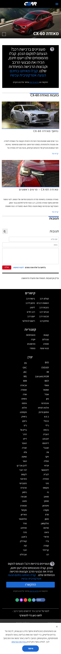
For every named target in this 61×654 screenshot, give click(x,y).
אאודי (46, 385)
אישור (30, 648)
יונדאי (46, 465)
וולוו (25, 452)
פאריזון (24, 514)
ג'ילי (47, 425)
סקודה (46, 510)
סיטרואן (45, 505)
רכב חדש (31, 311)
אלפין (24, 407)
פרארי (46, 536)
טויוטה (24, 456)
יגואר (25, 461)
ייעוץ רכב (31, 316)
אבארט (23, 385)
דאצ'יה (46, 434)
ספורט (46, 343)
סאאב (46, 496)
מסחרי (32, 348)
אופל (47, 394)
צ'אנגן (24, 536)
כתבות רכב (44, 307)
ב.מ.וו (46, 416)
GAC (25, 367)
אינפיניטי (45, 403)
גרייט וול (23, 429)
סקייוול (24, 510)
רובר (25, 550)
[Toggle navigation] (57, 4)
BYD (47, 362)
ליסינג (32, 307)
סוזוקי (46, 501)
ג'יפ (25, 425)
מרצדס (24, 487)
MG (25, 376)
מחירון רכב (44, 320)
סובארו (24, 496)
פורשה (46, 527)
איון (47, 398)
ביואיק (24, 416)
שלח (7, 267)
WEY (47, 380)
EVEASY (45, 367)
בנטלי (46, 421)
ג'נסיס (46, 429)
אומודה (24, 389)
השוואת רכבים (43, 303)
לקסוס (24, 474)
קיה (25, 545)
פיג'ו (25, 532)
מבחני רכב (44, 311)
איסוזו (24, 403)
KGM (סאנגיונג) (42, 376)
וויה (47, 452)
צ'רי (47, 541)
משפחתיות (30, 335)
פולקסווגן (45, 523)
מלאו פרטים (34, 82)
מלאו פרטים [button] (34, 591)
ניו (48, 492)
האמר (24, 443)
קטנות (46, 335)
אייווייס (24, 398)
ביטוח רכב (30, 298)
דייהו (25, 438)
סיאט (24, 501)
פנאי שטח (44, 348)
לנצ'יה (46, 474)
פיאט (46, 532)
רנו (47, 554)
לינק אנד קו (22, 465)
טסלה (46, 461)
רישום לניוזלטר (28, 320)
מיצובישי (23, 483)
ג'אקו (24, 421)
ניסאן (24, 492)
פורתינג (23, 527)
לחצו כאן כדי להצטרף (30, 615)
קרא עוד (55, 153)
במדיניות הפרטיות (19, 641)
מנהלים (45, 339)
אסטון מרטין (44, 412)
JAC (25, 372)
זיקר (47, 456)
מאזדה (46, 478)
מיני (47, 483)
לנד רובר (23, 470)
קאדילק (23, 541)
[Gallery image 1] (4, 34)
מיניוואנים (31, 343)
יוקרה (33, 339)
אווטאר (46, 389)
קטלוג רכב (44, 298)
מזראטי (23, 478)
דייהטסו (45, 443)
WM (25, 380)
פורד (25, 523)
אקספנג (23, 412)
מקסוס (46, 487)
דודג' (25, 434)
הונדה (24, 447)
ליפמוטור (45, 470)
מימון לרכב (30, 303)
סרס (47, 514)
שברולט (23, 554)
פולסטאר (23, 519)
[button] (41, 599)
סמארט (23, 505)
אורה (25, 394)
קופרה (46, 545)
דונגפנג (45, 438)
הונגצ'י (46, 447)
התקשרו (30, 584)
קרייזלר (45, 550)
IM (47, 372)
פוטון (47, 519)
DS (25, 363)
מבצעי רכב (44, 316)
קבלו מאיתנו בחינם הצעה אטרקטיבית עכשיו (28, 73)
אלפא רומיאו (43, 407)
